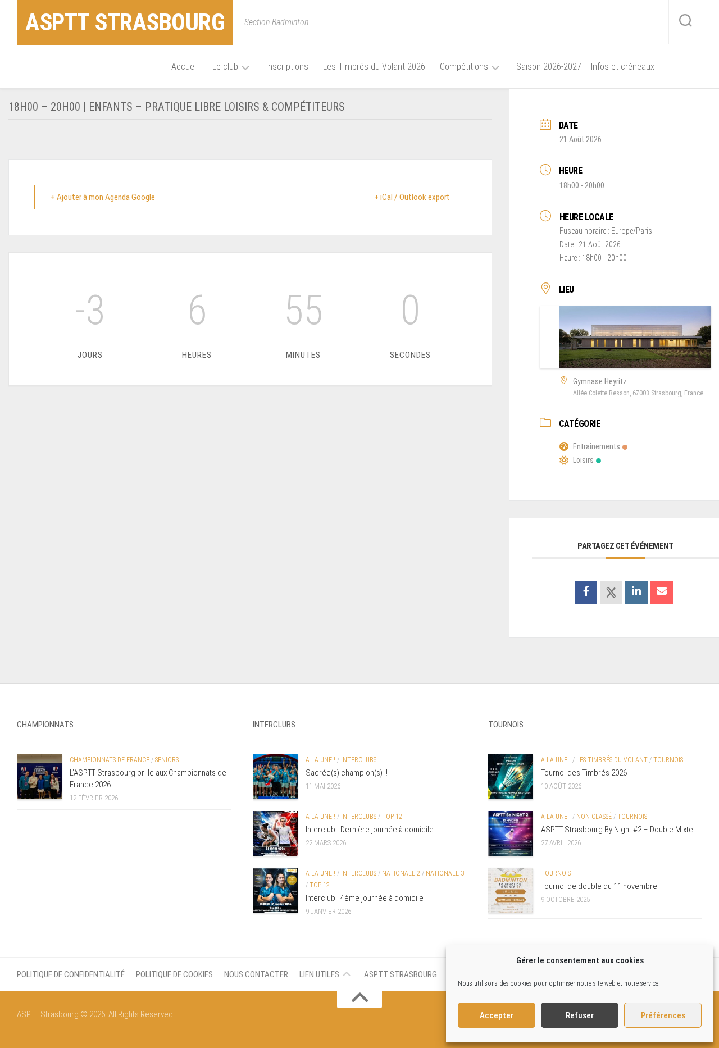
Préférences (663, 1015)
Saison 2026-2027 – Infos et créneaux (585, 66)
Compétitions (464, 66)
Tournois (668, 760)
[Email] (661, 592)
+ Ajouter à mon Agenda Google (103, 197)
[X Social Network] (611, 592)
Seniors (167, 760)
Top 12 (392, 817)
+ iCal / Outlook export (412, 197)
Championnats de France (109, 760)
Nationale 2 (401, 873)
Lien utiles (319, 974)
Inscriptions (287, 66)
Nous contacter (256, 974)
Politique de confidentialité (71, 974)
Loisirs (583, 459)
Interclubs (358, 760)
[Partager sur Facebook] (586, 592)
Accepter (496, 1015)
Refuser (580, 1015)
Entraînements (596, 446)
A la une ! (320, 760)
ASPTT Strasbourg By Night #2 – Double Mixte (617, 829)
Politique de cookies (174, 974)
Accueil (184, 66)
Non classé (594, 817)
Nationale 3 (445, 873)
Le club (225, 66)
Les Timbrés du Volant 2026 (374, 66)
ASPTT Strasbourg (125, 22)
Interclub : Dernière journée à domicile (370, 829)
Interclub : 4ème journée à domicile (365, 898)
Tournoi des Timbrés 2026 (584, 773)
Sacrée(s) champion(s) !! (347, 773)
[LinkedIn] (636, 592)
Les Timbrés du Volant (612, 760)
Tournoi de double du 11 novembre (599, 886)
